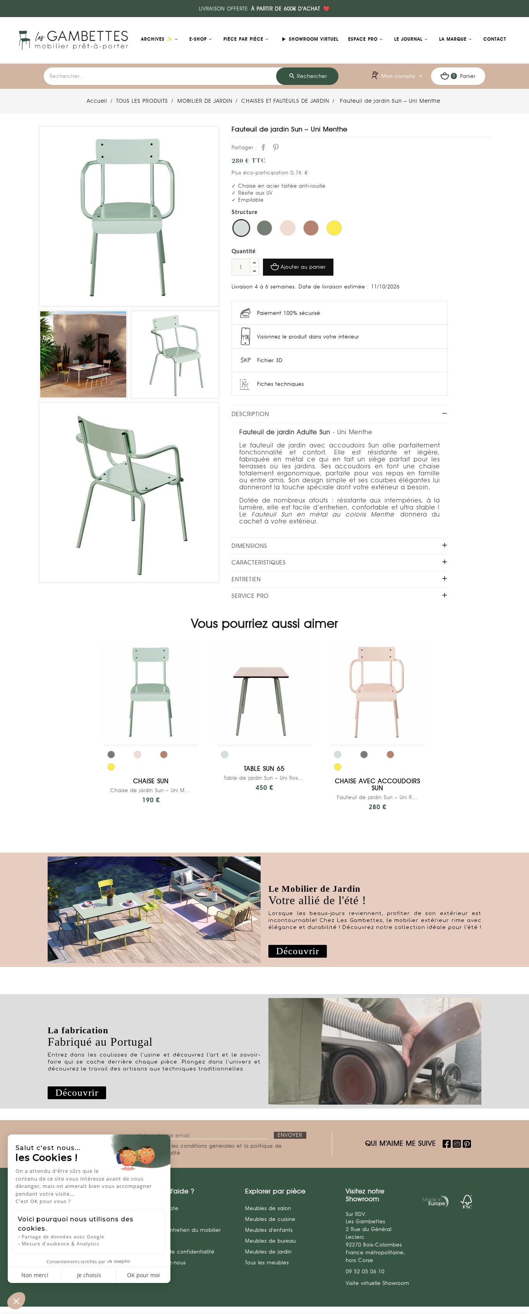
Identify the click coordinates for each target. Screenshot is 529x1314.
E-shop (198, 39)
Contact (494, 39)
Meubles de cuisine (270, 1219)
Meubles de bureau (270, 1241)
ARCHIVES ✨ (157, 39)
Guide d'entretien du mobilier (182, 1230)
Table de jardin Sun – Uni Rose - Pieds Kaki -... (264, 778)
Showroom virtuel (309, 39)
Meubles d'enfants (269, 1230)
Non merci (34, 1275)
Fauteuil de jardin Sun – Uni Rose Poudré (377, 797)
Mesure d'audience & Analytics (61, 1243)
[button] (297, 951)
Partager (263, 147)
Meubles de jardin (268, 1251)
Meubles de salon (268, 1208)
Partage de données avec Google (63, 1236)
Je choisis (89, 1275)
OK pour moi (143, 1275)
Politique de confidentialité (179, 1251)
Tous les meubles (267, 1262)
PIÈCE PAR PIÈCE (243, 39)
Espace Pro (363, 39)
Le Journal (408, 39)
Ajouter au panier (303, 267)
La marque (453, 39)
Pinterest (276, 147)
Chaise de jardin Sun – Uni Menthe (151, 790)
